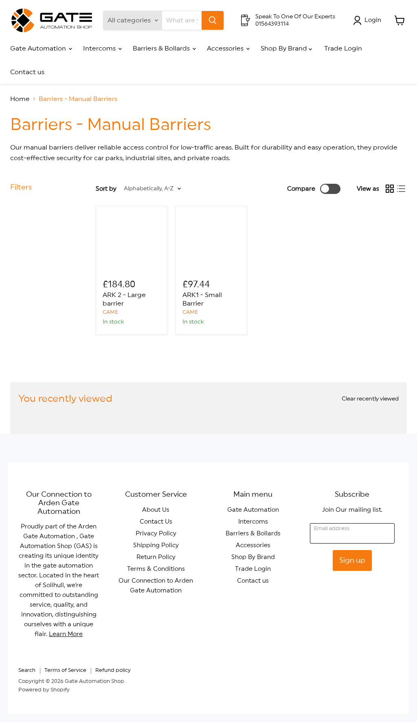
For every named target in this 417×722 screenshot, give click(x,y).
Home (20, 99)
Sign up (352, 560)
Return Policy (156, 557)
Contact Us (156, 522)
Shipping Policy (156, 545)
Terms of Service (65, 670)
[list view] (401, 188)
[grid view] (389, 188)
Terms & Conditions (156, 569)
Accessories (226, 48)
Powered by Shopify (44, 690)
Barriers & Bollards (162, 48)
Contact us (27, 72)
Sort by (106, 189)
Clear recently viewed (370, 399)
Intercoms (100, 48)
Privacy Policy (156, 533)
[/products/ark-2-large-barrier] (131, 242)
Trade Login (343, 48)
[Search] (213, 20)
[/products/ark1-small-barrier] (211, 242)
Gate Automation (39, 48)
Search (26, 670)
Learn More (66, 634)
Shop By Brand (285, 48)
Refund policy (113, 670)
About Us (155, 510)
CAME (110, 312)
